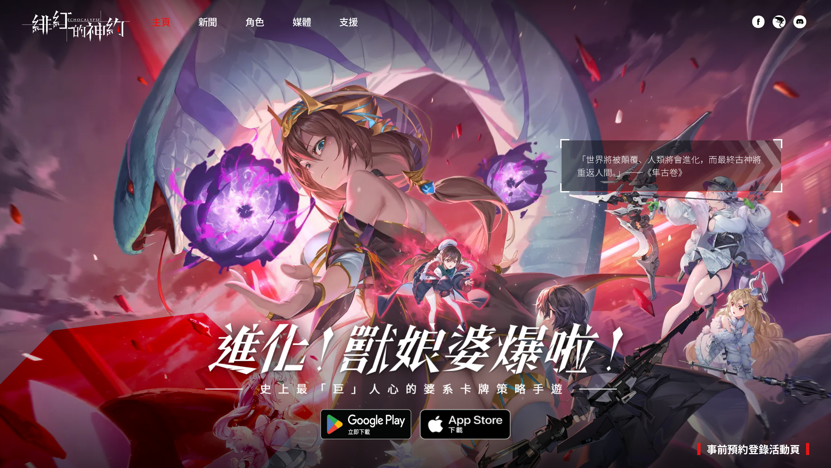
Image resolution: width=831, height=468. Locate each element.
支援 (348, 21)
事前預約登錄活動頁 (753, 448)
